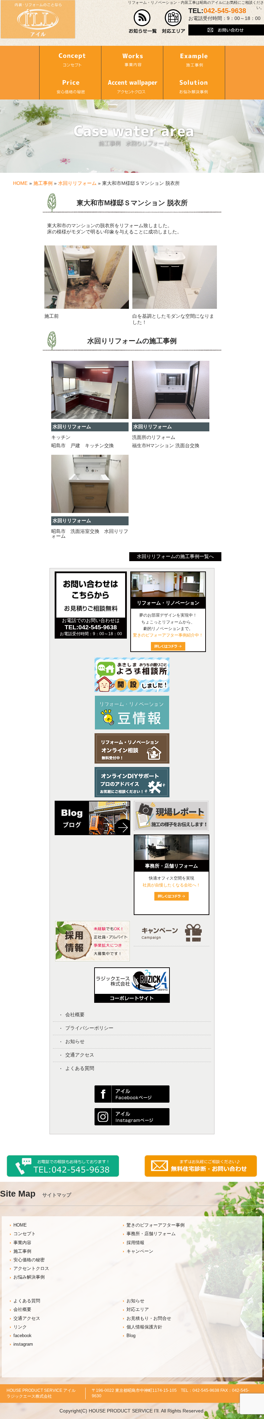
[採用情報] (92, 960)
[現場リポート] (171, 832)
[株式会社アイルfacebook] (132, 1101)
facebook (22, 1335)
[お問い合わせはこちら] (226, 33)
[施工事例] (194, 59)
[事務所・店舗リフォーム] (171, 858)
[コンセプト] (70, 59)
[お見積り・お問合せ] (200, 1175)
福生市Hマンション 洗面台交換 (165, 445)
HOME (20, 183)
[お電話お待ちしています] (63, 1175)
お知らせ (75, 1041)
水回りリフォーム (77, 183)
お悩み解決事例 (29, 1277)
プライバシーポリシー (89, 1028)
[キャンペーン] (172, 940)
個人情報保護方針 (144, 1327)
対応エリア (137, 1309)
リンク (20, 1327)
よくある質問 (79, 1068)
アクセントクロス (31, 1268)
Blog (130, 1335)
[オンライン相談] (132, 762)
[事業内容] (132, 59)
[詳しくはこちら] (171, 899)
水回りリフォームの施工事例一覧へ (175, 556)
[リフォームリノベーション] (168, 595)
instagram (23, 1344)
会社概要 (75, 1014)
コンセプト (24, 1233)
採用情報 (135, 1242)
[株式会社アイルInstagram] (132, 1123)
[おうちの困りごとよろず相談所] (132, 690)
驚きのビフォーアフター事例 (155, 1225)
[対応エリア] (173, 31)
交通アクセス (79, 1055)
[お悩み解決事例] (194, 86)
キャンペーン (139, 1251)
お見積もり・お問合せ (148, 1318)
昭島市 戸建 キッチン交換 (82, 445)
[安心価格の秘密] (70, 86)
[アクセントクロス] (132, 86)
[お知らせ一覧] (143, 31)
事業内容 (22, 1242)
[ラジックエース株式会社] (132, 1000)
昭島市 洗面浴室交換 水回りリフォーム (89, 533)
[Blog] (92, 837)
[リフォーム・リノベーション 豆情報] (132, 728)
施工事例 (43, 183)
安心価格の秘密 (29, 1260)
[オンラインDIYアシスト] (132, 795)
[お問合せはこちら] (90, 616)
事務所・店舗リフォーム (151, 1233)
